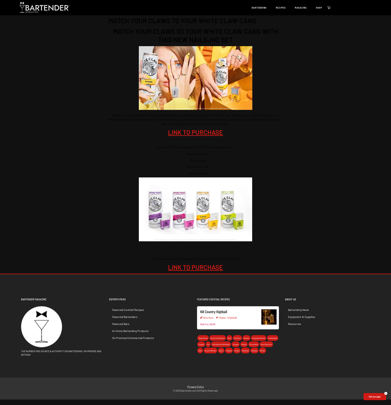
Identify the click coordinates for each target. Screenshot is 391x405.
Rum (200, 351)
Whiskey (245, 351)
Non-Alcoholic (266, 344)
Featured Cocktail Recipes (128, 309)
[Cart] (328, 8)
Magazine (301, 7)
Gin (208, 344)
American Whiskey (217, 338)
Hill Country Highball (213, 311)
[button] (199, 317)
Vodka (236, 351)
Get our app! (375, 396)
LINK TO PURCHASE (195, 132)
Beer (229, 338)
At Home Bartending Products (130, 331)
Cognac (201, 344)
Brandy (246, 338)
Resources (294, 324)
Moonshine (253, 344)
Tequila (229, 351)
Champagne (272, 338)
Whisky (254, 351)
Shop (319, 7)
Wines (262, 351)
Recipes (281, 7)
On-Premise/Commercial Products (133, 338)
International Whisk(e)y (221, 344)
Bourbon (208, 317)
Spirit (221, 351)
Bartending (259, 7)
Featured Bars (120, 324)
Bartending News (298, 309)
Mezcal (244, 344)
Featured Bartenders (124, 316)
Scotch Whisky (210, 351)
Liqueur (236, 344)
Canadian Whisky (258, 338)
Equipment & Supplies (301, 316)
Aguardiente (203, 338)
